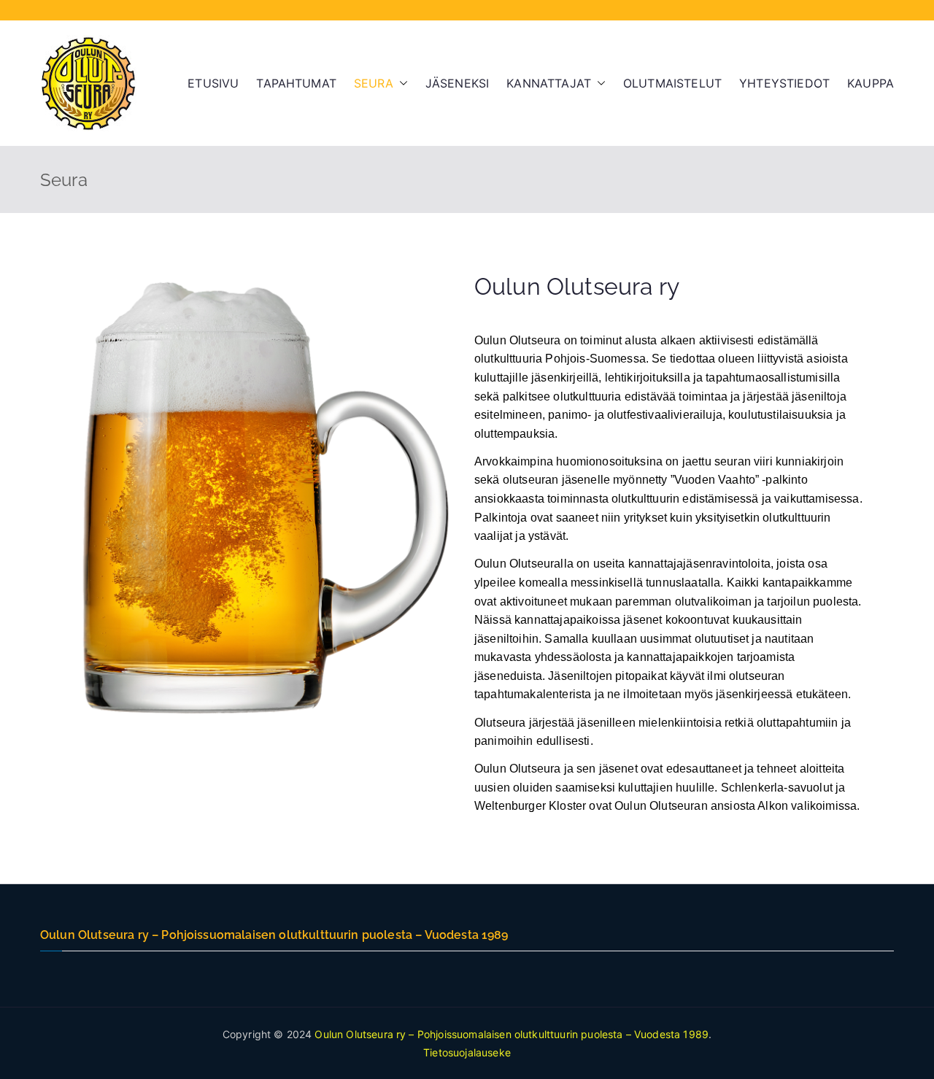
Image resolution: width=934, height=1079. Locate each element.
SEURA (373, 83)
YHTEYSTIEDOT (784, 83)
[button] (400, 83)
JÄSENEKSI (457, 83)
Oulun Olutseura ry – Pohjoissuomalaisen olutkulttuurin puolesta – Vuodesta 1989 (511, 1034)
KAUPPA (870, 83)
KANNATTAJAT (548, 83)
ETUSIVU (213, 83)
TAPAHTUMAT (296, 83)
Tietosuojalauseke (467, 1052)
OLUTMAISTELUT (672, 83)
